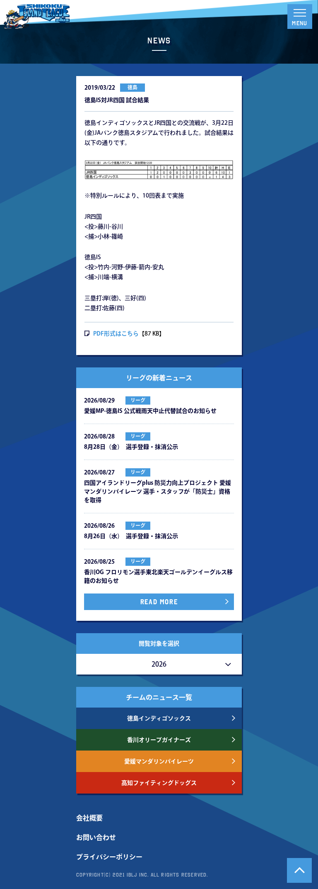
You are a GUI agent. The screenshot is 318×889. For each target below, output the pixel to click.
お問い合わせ (96, 837)
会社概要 (89, 818)
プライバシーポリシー (109, 856)
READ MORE (159, 601)
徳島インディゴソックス (159, 718)
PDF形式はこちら (116, 333)
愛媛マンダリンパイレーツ (159, 761)
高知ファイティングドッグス (159, 783)
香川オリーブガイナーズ (159, 740)
